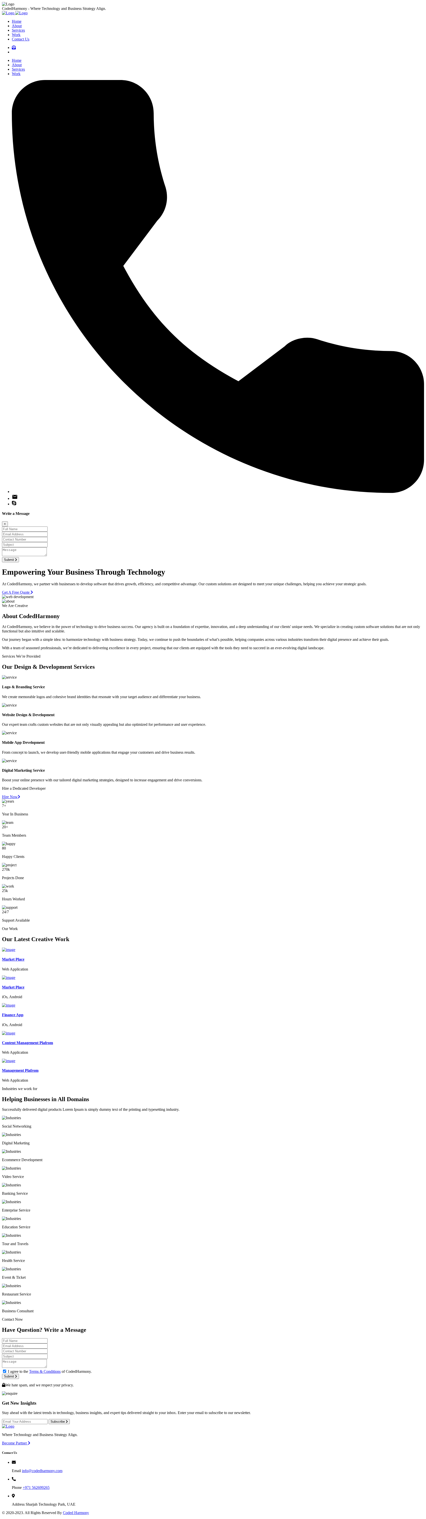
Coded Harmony (76, 1513)
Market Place (13, 959)
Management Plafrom (20, 1070)
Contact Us (20, 39)
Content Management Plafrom (27, 1043)
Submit (9, 560)
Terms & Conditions (45, 1371)
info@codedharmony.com (42, 1471)
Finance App (12, 1015)
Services (18, 30)
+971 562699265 (36, 1487)
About (17, 26)
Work (16, 35)
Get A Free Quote (16, 592)
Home (16, 21)
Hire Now (10, 797)
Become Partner (15, 1443)
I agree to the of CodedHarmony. (50, 1371)
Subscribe (58, 1421)
